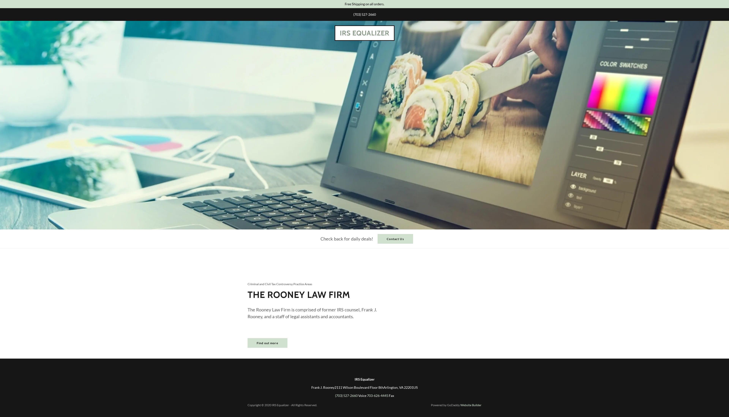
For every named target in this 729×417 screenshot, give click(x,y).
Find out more (267, 343)
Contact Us (395, 239)
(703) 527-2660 (364, 14)
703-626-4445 (377, 395)
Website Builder (470, 405)
